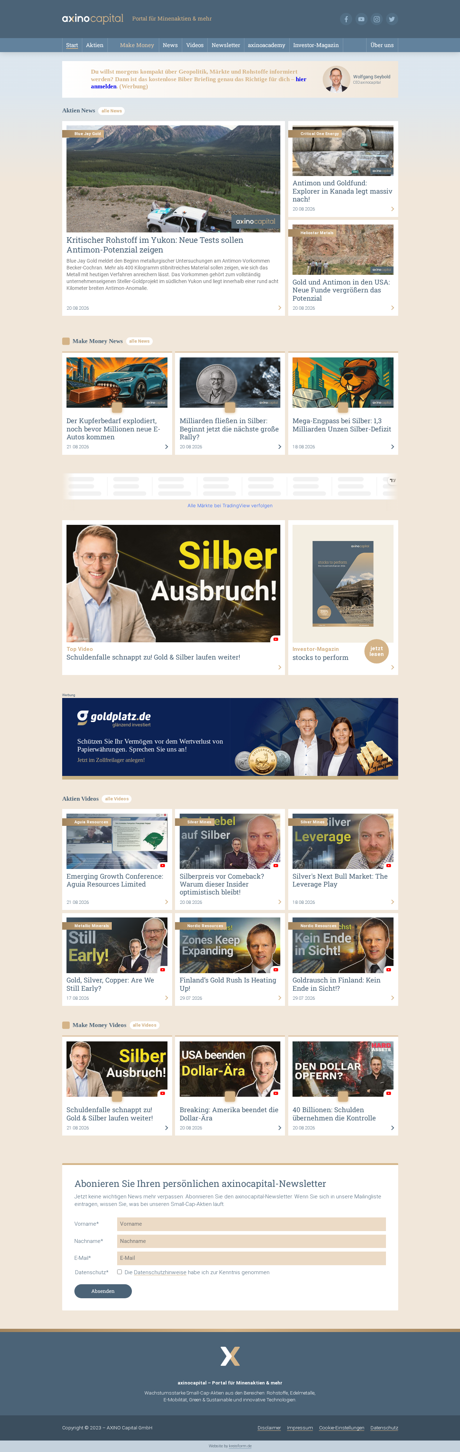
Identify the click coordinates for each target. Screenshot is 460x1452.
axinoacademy (266, 44)
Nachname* (88, 1241)
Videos (195, 44)
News (170, 44)
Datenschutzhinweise (160, 1272)
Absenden (103, 1291)
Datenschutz (384, 1427)
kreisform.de (240, 1446)
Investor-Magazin (316, 44)
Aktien (95, 44)
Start (72, 44)
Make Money (137, 44)
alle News (111, 111)
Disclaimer (269, 1427)
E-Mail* (82, 1258)
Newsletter (226, 44)
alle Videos (117, 798)
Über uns (382, 44)
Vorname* (86, 1224)
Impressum (300, 1427)
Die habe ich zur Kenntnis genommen (197, 1272)
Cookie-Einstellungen (341, 1427)
